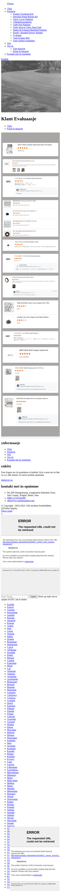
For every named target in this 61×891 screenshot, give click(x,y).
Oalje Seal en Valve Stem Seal (27, 27)
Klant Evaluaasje (21, 51)
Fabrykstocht (19, 48)
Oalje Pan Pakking (21, 24)
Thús (9, 8)
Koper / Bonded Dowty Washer (28, 32)
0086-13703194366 (16, 498)
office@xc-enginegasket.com (20, 500)
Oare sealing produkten (24, 40)
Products (11, 11)
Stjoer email (6, 511)
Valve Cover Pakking (23, 19)
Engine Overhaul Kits (23, 14)
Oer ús (10, 46)
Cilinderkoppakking (22, 22)
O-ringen (17, 35)
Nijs (9, 43)
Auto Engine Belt (21, 38)
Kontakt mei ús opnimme (19, 54)
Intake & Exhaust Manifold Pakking (30, 30)
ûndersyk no (7, 480)
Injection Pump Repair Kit (25, 16)
